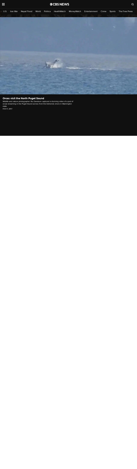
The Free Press (126, 11)
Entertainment (91, 11)
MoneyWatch (75, 11)
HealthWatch (60, 11)
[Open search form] (132, 4)
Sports (112, 11)
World (38, 11)
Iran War (14, 11)
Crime (103, 11)
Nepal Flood (26, 11)
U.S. (5, 11)
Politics (47, 11)
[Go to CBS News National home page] (59, 4)
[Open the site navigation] (21, 4)
